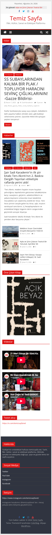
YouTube (6, 475)
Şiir (35, 168)
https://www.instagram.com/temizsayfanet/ (20, 498)
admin (23, 185)
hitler (20, 106)
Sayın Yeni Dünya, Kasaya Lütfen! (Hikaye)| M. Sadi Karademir (31, 257)
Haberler (19, 75)
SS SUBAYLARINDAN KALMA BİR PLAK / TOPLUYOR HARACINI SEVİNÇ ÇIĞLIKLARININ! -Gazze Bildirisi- (26, 88)
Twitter (5, 471)
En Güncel (8, 75)
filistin (10, 106)
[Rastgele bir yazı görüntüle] (47, 32)
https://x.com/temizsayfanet (14, 423)
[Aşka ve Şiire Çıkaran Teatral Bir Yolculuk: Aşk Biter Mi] (10, 240)
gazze (15, 106)
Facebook (6, 483)
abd (5, 106)
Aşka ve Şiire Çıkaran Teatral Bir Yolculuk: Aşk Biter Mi (33, 242)
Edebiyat (8, 168)
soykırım (36, 106)
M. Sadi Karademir (26, 102)
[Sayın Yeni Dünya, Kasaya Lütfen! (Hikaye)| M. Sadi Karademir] (10, 253)
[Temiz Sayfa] (5, 32)
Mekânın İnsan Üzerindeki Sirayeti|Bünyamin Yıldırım (27, 6)
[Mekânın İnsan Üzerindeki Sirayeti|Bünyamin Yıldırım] (10, 227)
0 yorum (39, 102)
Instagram (6, 479)
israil (24, 106)
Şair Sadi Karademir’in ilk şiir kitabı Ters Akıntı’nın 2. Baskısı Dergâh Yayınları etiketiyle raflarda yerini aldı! (23, 177)
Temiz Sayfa (26, 18)
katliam (29, 106)
